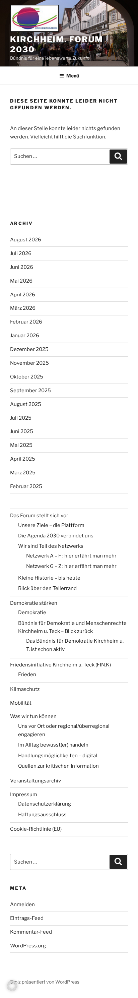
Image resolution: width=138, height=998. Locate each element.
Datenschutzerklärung (44, 804)
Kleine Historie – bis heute (49, 578)
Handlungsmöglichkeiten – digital (57, 756)
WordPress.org (28, 946)
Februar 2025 (26, 486)
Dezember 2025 (29, 349)
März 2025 (23, 473)
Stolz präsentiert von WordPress (44, 982)
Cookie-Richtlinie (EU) (36, 829)
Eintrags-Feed (27, 918)
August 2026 (25, 240)
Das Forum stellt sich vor (39, 516)
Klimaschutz (25, 689)
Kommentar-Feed (31, 932)
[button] (12, 986)
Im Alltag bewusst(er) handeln (53, 745)
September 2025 (30, 391)
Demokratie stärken (33, 603)
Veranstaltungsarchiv (35, 781)
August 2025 (25, 404)
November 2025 (29, 363)
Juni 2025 (21, 431)
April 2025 (22, 459)
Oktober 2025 (26, 377)
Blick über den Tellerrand (47, 588)
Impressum (23, 794)
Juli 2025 (20, 418)
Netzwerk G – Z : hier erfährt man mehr (71, 566)
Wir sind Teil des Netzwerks (50, 546)
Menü (72, 75)
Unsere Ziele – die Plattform (51, 525)
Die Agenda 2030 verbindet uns (55, 536)
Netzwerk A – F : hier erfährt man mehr (71, 556)
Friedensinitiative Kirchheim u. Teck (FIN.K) (60, 665)
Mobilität (20, 703)
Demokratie (32, 612)
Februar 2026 (26, 322)
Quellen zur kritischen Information (58, 766)
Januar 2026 (24, 336)
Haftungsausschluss (42, 815)
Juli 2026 (20, 253)
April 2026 (22, 295)
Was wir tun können (33, 716)
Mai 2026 (21, 281)
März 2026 (23, 308)
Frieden (27, 674)
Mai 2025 (21, 445)
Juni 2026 (21, 267)
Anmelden (22, 904)
